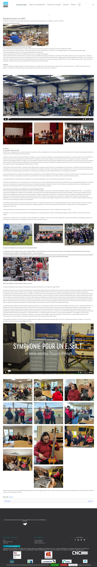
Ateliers (11, 497)
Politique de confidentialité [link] (84, 565)
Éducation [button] (66, 4)
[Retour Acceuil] (5, 5)
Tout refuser (64, 565)
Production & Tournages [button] (54, 4)
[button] (93, 5)
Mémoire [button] (73, 4)
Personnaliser (73, 565)
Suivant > (90, 501)
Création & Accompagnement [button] (37, 4)
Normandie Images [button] (21, 4)
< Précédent (7, 501)
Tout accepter (54, 565)
